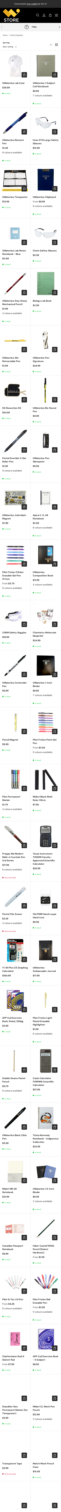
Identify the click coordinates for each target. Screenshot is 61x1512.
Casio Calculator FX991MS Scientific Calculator (43, 1082)
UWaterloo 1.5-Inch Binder (43, 1190)
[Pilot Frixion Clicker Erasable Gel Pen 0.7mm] (15, 555)
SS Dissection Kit (11, 408)
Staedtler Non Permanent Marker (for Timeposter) (15, 1410)
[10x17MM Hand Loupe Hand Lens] (46, 897)
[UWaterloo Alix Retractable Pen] (15, 340)
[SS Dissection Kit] (15, 391)
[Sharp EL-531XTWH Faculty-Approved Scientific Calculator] (15, 1496)
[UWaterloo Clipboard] (46, 180)
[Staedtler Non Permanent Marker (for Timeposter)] (15, 1389)
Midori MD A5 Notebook (9, 1190)
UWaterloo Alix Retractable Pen (11, 359)
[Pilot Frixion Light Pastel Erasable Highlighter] (46, 1000)
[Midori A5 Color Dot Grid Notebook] (46, 1496)
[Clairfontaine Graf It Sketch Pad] (15, 1339)
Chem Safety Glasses (45, 250)
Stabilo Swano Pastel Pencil (13, 1080)
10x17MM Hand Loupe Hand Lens (44, 916)
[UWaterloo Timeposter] (15, 180)
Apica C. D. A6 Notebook (40, 517)
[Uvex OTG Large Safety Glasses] (46, 123)
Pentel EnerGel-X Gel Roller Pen (14, 460)
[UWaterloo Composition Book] (46, 555)
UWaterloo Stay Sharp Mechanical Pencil (14, 302)
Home (5, 35)
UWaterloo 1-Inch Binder (42, 684)
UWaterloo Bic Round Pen (44, 410)
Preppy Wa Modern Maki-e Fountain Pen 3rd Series (13, 857)
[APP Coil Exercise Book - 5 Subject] (46, 1339)
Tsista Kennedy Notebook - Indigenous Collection (46, 1139)
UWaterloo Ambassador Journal (44, 969)
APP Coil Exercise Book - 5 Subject (45, 1358)
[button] (50, 15)
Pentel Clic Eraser (12, 914)
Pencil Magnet (10, 739)
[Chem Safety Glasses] (46, 233)
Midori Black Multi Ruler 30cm (42, 798)
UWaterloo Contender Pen (14, 684)
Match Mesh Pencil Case (43, 1465)
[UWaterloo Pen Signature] (46, 340)
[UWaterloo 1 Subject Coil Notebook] (46, 66)
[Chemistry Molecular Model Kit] (46, 615)
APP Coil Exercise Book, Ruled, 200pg (12, 1019)
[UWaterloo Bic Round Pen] (46, 391)
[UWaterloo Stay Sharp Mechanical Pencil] (15, 283)
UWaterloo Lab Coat (13, 83)
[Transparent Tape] (15, 1446)
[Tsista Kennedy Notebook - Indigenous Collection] (46, 1118)
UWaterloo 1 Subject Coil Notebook (44, 85)
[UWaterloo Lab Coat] (15, 66)
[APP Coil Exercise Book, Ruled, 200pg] (15, 1000)
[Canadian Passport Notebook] (15, 1228)
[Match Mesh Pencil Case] (46, 1446)
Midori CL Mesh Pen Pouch (44, 1408)
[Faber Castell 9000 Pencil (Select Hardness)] (46, 1228)
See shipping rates (42, 2)
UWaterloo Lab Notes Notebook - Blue (14, 252)
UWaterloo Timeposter (15, 197)
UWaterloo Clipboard (44, 197)
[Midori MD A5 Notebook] (15, 1171)
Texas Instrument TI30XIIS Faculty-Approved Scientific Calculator (44, 858)
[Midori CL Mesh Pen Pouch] (46, 1389)
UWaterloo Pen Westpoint (41, 460)
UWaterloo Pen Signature (41, 359)
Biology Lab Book (42, 300)
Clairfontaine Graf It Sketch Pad (13, 1358)
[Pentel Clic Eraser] (15, 897)
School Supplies (16, 35)
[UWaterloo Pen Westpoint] (46, 441)
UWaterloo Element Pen (13, 142)
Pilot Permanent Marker (11, 798)
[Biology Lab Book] (46, 283)
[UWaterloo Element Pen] (15, 123)
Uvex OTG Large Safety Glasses (46, 142)
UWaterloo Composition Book (43, 574)
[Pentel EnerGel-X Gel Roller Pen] (15, 441)
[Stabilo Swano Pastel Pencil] (15, 1061)
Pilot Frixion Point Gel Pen (44, 741)
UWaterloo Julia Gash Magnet (14, 517)
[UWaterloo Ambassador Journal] (46, 950)
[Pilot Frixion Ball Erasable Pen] (46, 1282)
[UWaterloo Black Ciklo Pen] (15, 1118)
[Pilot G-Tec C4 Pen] (15, 1282)
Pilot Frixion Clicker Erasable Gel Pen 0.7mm (13, 575)
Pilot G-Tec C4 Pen (12, 1299)
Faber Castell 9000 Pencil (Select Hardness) (43, 1249)
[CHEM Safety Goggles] (15, 615)
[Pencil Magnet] (15, 722)
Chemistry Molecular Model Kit (44, 634)
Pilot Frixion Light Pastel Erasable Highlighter (42, 1021)
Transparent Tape (12, 1463)
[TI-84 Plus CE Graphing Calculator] (15, 950)
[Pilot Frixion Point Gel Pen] (46, 722)
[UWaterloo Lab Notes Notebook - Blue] (15, 233)
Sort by (6, 42)
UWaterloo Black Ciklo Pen (14, 1137)
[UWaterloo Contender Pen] (15, 665)
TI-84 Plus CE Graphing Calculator (15, 969)
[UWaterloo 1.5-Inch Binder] (46, 1171)
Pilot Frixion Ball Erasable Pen (41, 1301)
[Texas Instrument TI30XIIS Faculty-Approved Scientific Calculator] (46, 836)
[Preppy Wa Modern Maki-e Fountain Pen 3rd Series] (15, 836)
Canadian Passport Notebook (12, 1247)
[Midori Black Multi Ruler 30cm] (46, 779)
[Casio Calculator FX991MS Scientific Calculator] (46, 1061)
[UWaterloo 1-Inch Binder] (46, 665)
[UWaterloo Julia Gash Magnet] (15, 498)
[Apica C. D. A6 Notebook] (46, 498)
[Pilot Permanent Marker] (15, 779)
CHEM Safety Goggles (14, 632)
